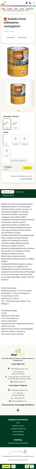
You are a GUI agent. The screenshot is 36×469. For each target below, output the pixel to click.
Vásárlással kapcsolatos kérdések (18, 443)
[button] (13, 466)
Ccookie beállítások (18, 434)
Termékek (6, 466)
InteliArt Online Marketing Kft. (23, 456)
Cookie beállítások (18, 431)
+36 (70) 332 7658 (13, 379)
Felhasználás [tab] (19, 192)
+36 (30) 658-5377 (19, 398)
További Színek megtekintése (18, 160)
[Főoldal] (5, 3)
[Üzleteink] (27, 3)
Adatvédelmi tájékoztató (18, 428)
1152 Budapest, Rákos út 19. (19, 390)
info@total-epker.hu (19, 382)
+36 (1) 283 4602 (13, 377)
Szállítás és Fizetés (18, 426)
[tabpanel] (18, 269)
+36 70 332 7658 (27, 179)
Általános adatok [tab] (7, 192)
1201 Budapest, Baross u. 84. (19, 369)
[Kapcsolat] (30, 3)
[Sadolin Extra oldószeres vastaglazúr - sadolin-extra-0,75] (18, 62)
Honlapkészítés (7, 456)
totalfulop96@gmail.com (19, 401)
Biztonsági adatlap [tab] (8, 195)
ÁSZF (18, 423)
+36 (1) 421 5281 (25, 377)
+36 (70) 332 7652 (25, 379)
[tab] (16, 110)
